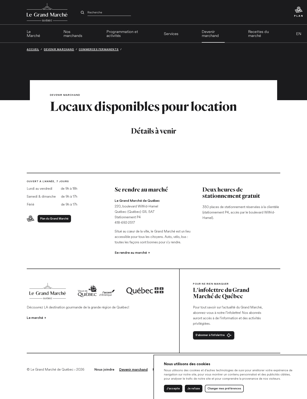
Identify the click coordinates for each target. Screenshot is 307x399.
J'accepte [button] (173, 388)
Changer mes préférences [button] (224, 388)
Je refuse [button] (193, 388)
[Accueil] (48, 291)
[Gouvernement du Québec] (145, 291)
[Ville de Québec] (96, 291)
